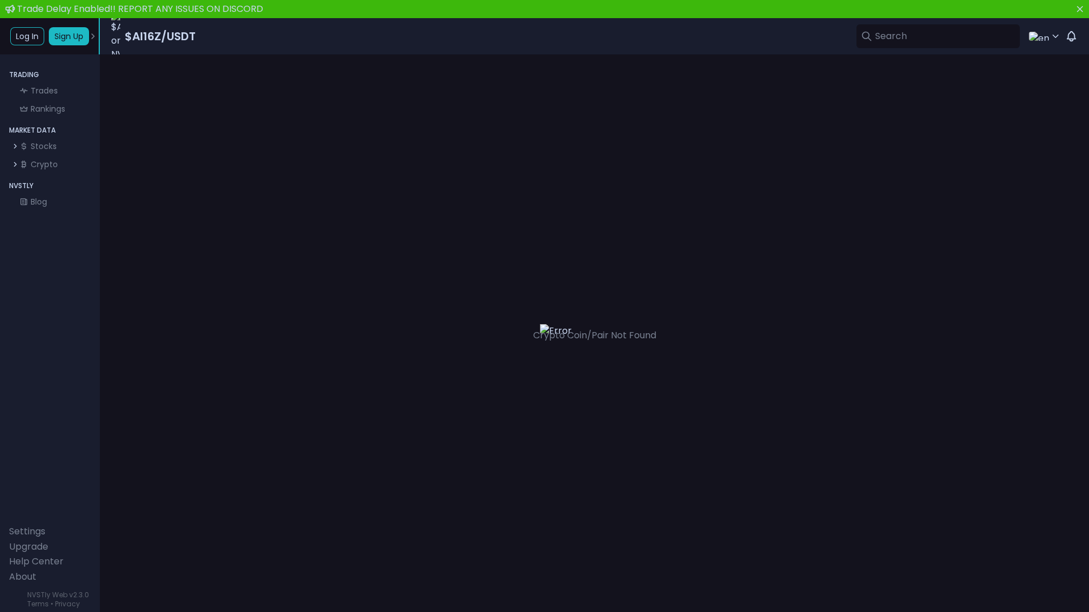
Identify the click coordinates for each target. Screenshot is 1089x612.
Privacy (67, 604)
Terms (38, 604)
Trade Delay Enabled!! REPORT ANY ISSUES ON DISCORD (140, 8)
